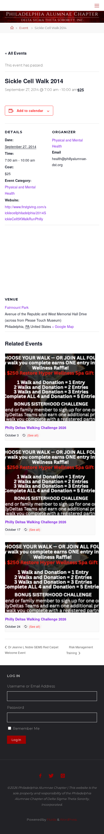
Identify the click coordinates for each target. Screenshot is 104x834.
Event (23, 28)
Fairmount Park (17, 307)
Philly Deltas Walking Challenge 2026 (35, 427)
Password (15, 707)
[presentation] (50, 387)
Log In (16, 740)
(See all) (32, 435)
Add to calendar (30, 110)
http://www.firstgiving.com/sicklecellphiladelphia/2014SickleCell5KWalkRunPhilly (25, 212)
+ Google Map (63, 326)
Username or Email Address (31, 686)
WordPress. (68, 819)
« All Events (16, 53)
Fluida (51, 819)
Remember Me (26, 728)
